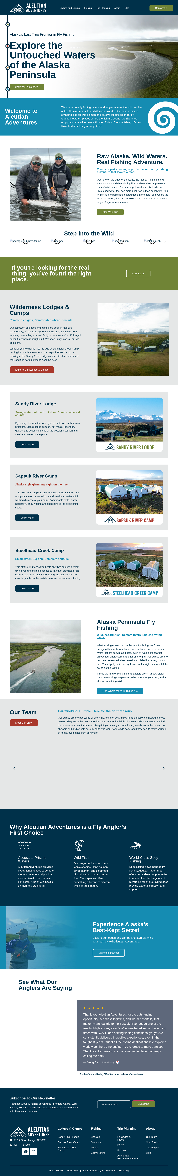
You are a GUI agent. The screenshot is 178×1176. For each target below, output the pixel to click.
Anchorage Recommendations (127, 1157)
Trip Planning (103, 8)
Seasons (96, 1142)
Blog (127, 8)
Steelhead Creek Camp (67, 1149)
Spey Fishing (98, 1152)
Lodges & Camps (70, 1128)
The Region (152, 1147)
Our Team (151, 1137)
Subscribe (143, 1104)
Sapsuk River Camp (69, 1142)
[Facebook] (25, 1151)
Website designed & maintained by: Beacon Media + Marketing (98, 1170)
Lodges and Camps (70, 8)
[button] (13, 241)
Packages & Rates (124, 1138)
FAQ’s (120, 1145)
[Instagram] (33, 1151)
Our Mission (152, 1142)
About (117, 8)
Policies (121, 1150)
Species (95, 1137)
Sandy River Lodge (68, 1137)
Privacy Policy (56, 1170)
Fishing (88, 8)
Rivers (94, 1147)
